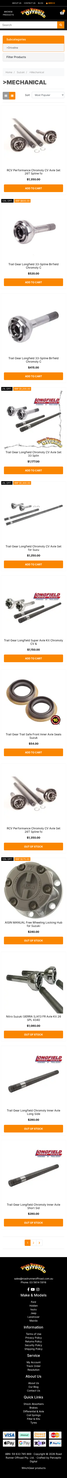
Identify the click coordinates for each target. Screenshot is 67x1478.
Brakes (33, 1407)
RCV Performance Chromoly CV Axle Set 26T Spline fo (33, 172)
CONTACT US (29, 3)
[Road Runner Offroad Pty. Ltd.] (33, 11)
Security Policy (33, 1345)
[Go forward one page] (39, 1243)
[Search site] (60, 24)
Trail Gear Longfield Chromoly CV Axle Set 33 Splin (33, 454)
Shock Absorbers (34, 1403)
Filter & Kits (33, 1418)
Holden (33, 1305)
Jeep (33, 1313)
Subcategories (16, 39)
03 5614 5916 (37, 1282)
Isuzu (33, 1309)
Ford (33, 1301)
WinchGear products (34, 1467)
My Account (34, 1362)
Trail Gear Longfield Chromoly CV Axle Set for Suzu (33, 548)
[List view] (12, 96)
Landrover (33, 1316)
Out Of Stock (33, 846)
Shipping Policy (33, 1348)
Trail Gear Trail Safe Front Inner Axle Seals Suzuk (33, 736)
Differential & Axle (33, 1411)
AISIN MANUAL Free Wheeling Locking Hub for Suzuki (33, 924)
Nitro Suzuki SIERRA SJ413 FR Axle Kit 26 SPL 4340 (33, 1018)
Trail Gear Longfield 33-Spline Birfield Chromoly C (33, 266)
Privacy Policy (33, 1337)
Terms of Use (33, 1333)
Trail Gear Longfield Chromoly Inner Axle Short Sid (33, 1206)
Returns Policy (33, 1341)
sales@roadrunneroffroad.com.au (33, 1278)
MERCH (51, 3)
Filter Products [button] (16, 57)
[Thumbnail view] (6, 96)
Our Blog (33, 1386)
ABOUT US (16, 3)
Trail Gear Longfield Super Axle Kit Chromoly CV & (33, 642)
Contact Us (33, 1390)
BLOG (40, 3)
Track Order (33, 1365)
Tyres (33, 1422)
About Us (33, 1383)
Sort (27, 94)
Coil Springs (34, 1415)
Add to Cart (33, 188)
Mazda (33, 1320)
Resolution (33, 1369)
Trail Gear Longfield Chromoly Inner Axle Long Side (33, 1112)
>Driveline (12, 47)
